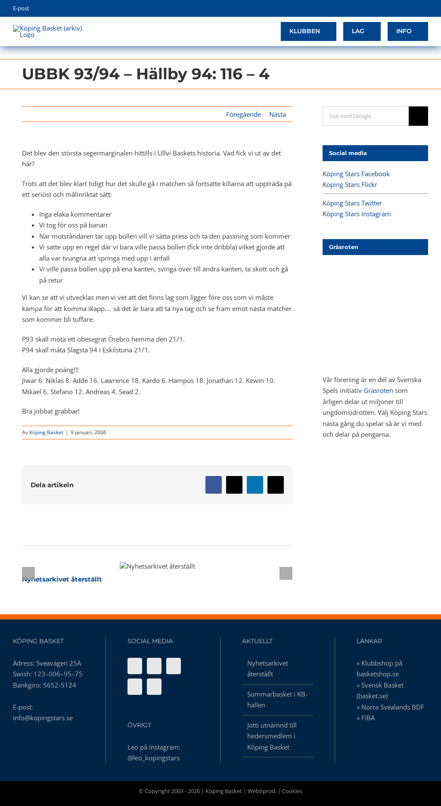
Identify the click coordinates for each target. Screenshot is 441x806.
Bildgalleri (172, 566)
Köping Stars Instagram (357, 213)
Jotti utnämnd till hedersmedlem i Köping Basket (272, 736)
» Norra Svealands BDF (390, 707)
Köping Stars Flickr (350, 184)
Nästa (277, 114)
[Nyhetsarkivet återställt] (157, 566)
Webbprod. (262, 791)
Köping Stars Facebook (356, 173)
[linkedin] (425, 9)
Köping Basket (46, 432)
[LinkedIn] (154, 686)
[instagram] (412, 9)
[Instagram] (134, 686)
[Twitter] (173, 666)
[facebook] (385, 9)
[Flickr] (154, 666)
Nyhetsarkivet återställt (142, 566)
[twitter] (399, 9)
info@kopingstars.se (43, 717)
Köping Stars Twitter (352, 203)
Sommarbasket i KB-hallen (277, 700)
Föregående (243, 114)
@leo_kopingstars (153, 757)
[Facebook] (134, 666)
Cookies (292, 791)
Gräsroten (378, 390)
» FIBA (366, 717)
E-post (21, 8)
